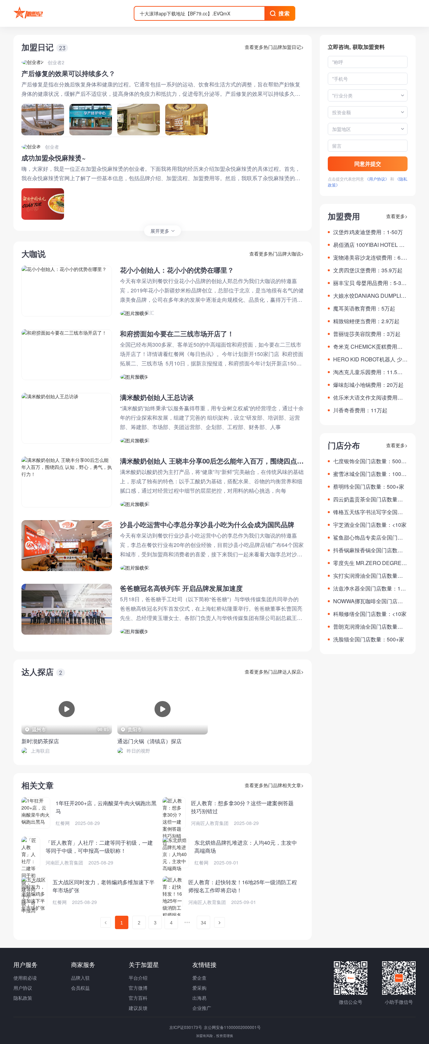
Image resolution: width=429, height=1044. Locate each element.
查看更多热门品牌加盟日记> (274, 47)
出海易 (199, 997)
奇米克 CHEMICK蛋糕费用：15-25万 (369, 347)
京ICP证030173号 (186, 1027)
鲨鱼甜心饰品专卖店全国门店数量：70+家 (368, 538)
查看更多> (397, 216)
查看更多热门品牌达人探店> (274, 671)
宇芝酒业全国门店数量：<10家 (370, 525)
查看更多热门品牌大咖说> (276, 253)
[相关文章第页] (105, 922)
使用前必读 (25, 977)
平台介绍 (138, 977)
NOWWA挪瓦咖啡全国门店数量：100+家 (368, 601)
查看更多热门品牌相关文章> (274, 785)
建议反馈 (138, 1007)
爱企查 (199, 977)
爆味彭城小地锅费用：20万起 (368, 385)
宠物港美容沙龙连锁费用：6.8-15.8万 (370, 258)
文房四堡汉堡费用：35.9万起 (368, 270)
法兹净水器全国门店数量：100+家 (370, 588)
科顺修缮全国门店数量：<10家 (370, 614)
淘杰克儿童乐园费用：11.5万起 (368, 372)
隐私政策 (22, 997)
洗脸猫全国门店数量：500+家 (368, 639)
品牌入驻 (80, 977)
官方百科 (138, 997)
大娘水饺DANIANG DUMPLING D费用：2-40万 (369, 296)
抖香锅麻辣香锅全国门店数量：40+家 (365, 550)
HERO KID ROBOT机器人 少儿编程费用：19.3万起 (370, 359)
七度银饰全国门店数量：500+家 (367, 461)
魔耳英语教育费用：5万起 (364, 308)
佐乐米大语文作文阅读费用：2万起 (369, 398)
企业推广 (201, 1007)
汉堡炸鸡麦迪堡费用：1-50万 (368, 232)
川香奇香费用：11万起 (360, 410)
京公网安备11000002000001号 (232, 1027)
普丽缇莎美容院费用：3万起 (367, 334)
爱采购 (199, 987)
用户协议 (22, 987)
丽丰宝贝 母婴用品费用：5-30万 (368, 283)
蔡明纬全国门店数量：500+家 (368, 486)
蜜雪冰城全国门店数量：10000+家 (370, 474)
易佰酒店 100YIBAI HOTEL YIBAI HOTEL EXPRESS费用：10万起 (370, 245)
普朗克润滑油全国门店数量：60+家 (369, 627)
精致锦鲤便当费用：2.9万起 (366, 321)
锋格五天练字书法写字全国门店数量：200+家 (368, 512)
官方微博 (138, 987)
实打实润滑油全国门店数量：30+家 (369, 576)
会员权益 (80, 987)
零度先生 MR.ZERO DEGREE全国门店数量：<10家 (369, 563)
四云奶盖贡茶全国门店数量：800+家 (369, 499)
